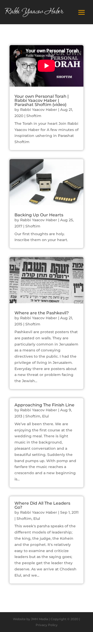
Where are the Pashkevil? (41, 312)
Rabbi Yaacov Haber (38, 109)
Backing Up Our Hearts (38, 214)
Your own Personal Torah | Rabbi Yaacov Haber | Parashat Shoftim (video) (41, 100)
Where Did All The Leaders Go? (42, 505)
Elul (45, 416)
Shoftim (33, 115)
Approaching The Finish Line (44, 405)
